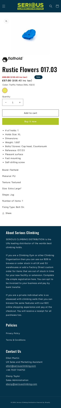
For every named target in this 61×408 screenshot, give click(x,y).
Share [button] (9, 213)
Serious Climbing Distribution (26, 402)
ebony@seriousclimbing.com (21, 384)
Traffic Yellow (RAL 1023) (4, 90)
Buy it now (30, 121)
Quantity (6, 97)
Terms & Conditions (16, 340)
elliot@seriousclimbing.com (21, 366)
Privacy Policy (13, 333)
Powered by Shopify (43, 402)
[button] (3, 6)
